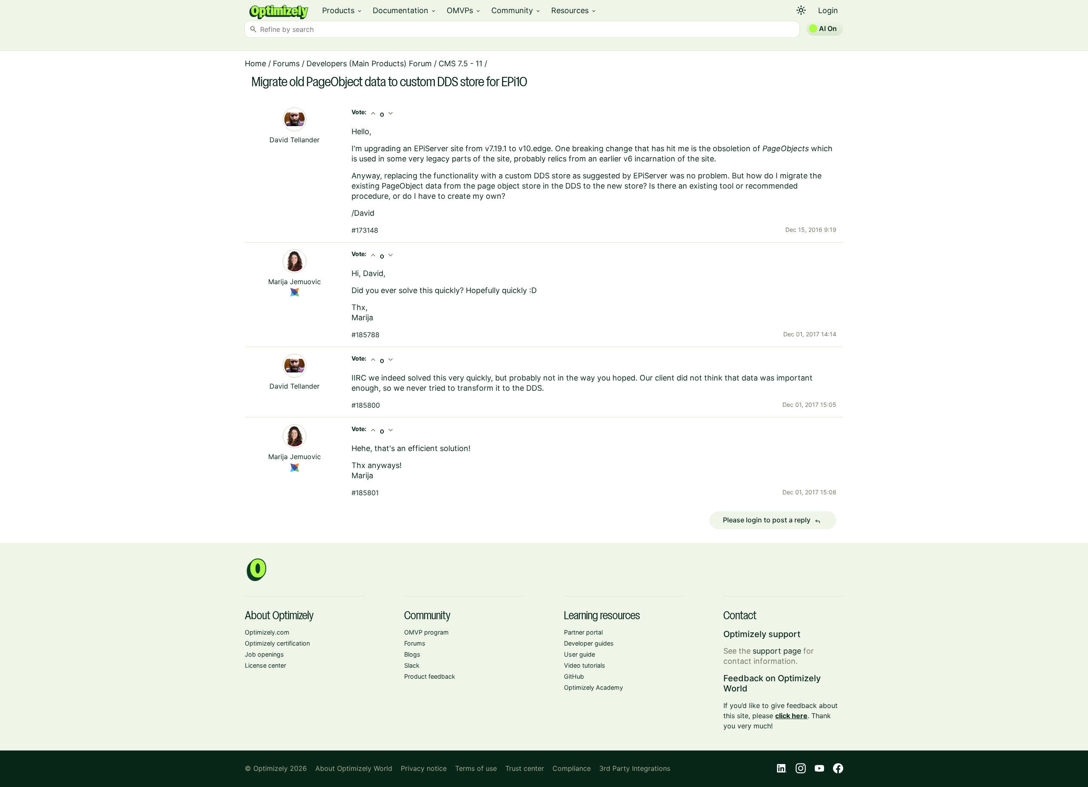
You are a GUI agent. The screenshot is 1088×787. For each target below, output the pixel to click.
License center (265, 665)
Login (828, 10)
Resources (574, 10)
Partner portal (583, 632)
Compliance (571, 768)
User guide (579, 654)
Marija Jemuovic (294, 281)
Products (342, 10)
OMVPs (464, 10)
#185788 (365, 334)
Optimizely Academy (593, 687)
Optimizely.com (267, 632)
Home (255, 63)
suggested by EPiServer (625, 175)
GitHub (574, 676)
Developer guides (589, 643)
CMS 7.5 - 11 (460, 63)
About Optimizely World (353, 768)
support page (777, 650)
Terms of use (476, 768)
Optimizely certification (277, 643)
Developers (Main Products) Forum (369, 63)
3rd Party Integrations (634, 768)
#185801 (365, 492)
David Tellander (294, 139)
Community (516, 10)
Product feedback (429, 676)
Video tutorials (584, 665)
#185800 (365, 405)
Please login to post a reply (772, 520)
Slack (411, 665)
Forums (286, 63)
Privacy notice (424, 768)
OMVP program (426, 632)
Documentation (404, 10)
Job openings (264, 654)
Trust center (524, 768)
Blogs (412, 654)
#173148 (364, 230)
